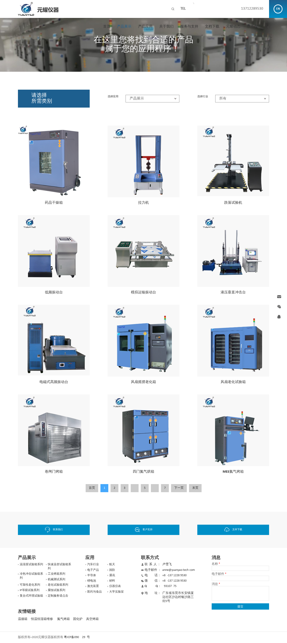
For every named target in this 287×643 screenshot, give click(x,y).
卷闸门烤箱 (54, 472)
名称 (216, 564)
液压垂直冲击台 (233, 292)
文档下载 (212, 26)
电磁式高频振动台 (53, 382)
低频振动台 (54, 292)
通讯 (112, 575)
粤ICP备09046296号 (77, 637)
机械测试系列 (56, 579)
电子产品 (93, 570)
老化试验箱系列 (58, 584)
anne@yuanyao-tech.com (178, 570)
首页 (106, 26)
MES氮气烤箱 (233, 472)
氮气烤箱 (63, 619)
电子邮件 (219, 574)
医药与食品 (94, 591)
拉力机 (143, 203)
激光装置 (93, 586)
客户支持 (147, 529)
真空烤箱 (92, 619)
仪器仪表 (115, 586)
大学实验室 (116, 591)
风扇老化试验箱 (233, 382)
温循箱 (22, 619)
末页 (195, 488)
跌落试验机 (233, 203)
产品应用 (145, 26)
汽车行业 (93, 564)
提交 (240, 606)
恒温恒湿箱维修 (42, 619)
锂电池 (91, 580)
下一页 (179, 488)
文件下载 (237, 529)
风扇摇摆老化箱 (143, 382)
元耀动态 (233, 26)
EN (278, 9)
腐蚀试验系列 (56, 590)
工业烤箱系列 (56, 573)
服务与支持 (189, 26)
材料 (112, 580)
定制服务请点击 (58, 595)
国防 (112, 570)
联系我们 (254, 26)
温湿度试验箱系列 (31, 564)
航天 (112, 564)
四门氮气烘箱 (143, 472)
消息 (216, 584)
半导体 (91, 575)
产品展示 (124, 26)
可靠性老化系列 (30, 584)
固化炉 (78, 619)
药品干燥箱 (54, 203)
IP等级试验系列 (29, 590)
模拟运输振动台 (143, 292)
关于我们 (166, 26)
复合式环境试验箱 (31, 595)
